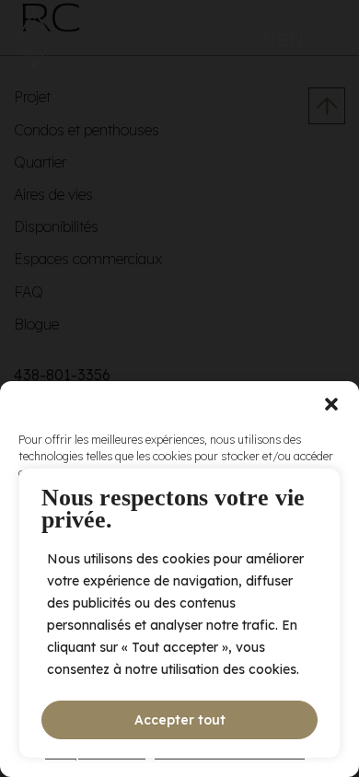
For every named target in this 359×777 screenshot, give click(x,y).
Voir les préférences (180, 709)
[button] (331, 404)
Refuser (180, 658)
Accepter (179, 608)
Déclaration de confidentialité (230, 753)
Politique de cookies (95, 753)
